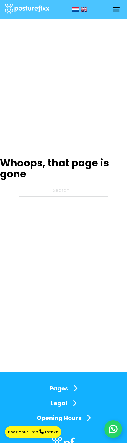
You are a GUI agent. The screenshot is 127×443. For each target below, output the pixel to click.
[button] (63, 388)
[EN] (84, 9)
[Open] (116, 9)
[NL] (75, 9)
